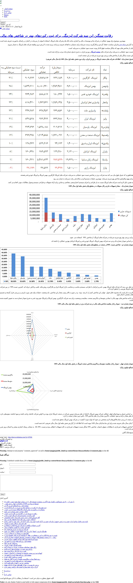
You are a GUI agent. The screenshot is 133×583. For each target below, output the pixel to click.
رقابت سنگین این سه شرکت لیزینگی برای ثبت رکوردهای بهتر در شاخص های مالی (56, 36)
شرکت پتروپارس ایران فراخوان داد (16, 529)
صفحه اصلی (8, 9)
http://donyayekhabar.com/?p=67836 (20, 437)
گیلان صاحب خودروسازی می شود (16, 512)
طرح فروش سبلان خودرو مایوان (15, 523)
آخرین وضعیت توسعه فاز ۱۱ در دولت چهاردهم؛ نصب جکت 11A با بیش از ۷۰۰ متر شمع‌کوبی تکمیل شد (39, 502)
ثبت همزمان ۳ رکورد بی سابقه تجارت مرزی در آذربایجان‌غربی (25, 508)
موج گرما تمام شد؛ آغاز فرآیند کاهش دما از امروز (21, 539)
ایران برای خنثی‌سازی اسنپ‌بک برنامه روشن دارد (21, 567)
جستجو (3, 22)
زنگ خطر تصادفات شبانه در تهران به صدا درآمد (20, 547)
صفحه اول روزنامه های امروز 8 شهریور (17, 555)
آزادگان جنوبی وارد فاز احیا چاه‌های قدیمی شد (19, 519)
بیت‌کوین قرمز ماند (10, 543)
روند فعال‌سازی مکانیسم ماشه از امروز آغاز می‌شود (22, 559)
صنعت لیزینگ (96, 52)
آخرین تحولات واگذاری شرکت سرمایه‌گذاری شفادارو (22, 525)
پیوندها (6, 15)
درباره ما (7, 11)
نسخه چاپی (6, 29)
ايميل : (4, 468)
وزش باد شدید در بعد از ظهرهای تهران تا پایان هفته (21, 565)
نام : (4, 464)
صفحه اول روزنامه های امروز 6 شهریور (17, 561)
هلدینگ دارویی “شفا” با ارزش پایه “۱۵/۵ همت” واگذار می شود (25, 531)
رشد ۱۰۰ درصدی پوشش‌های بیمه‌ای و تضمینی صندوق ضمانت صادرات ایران (30, 537)
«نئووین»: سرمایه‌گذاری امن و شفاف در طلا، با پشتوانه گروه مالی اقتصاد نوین (30, 535)
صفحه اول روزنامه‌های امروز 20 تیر (16, 506)
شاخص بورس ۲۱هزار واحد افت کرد (16, 563)
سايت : (4, 472)
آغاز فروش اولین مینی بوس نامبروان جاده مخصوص (22, 517)
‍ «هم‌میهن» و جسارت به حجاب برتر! (16, 533)
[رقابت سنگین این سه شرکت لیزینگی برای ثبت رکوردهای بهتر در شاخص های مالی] (5, 441)
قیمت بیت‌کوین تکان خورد (13, 557)
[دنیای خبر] (1, 1)
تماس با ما (7, 13)
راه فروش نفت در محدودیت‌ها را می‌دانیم (18, 549)
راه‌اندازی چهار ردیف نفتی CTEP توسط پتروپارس (21, 504)
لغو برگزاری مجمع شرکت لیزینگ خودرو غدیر (19, 515)
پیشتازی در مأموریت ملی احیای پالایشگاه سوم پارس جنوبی (24, 510)
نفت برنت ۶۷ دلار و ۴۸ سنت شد (15, 551)
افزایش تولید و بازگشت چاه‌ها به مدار (17, 527)
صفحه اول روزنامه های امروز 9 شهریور (17, 541)
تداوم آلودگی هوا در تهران (12, 545)
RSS (5, 16)
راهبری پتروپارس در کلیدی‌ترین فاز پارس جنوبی (20, 514)
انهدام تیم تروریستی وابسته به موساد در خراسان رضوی (23, 553)
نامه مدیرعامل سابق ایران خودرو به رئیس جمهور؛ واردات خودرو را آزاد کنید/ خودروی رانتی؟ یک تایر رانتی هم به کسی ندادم (46, 521)
